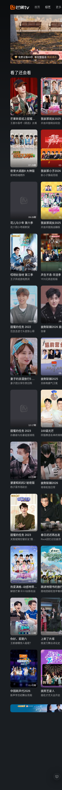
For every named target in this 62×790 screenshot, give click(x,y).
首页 (37, 7)
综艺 (48, 7)
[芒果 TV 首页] (19, 7)
